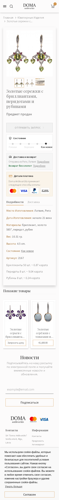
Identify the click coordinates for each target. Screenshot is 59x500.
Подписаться (29, 402)
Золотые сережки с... (19, 21)
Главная (8, 17)
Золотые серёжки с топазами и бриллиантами (43, 333)
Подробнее (43, 161)
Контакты (36, 436)
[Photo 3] (40, 83)
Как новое (27, 251)
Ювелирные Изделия (30, 17)
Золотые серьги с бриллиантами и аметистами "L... (16, 333)
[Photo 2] (29, 83)
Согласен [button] (29, 494)
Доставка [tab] (33, 202)
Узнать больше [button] (13, 486)
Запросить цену (16, 342)
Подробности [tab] (15, 202)
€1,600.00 (43, 342)
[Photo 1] (19, 83)
